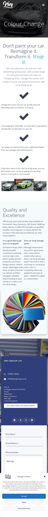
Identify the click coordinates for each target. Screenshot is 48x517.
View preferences (24, 508)
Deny (24, 502)
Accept (24, 496)
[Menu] (43, 5)
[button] (45, 476)
